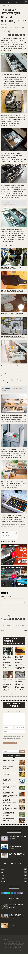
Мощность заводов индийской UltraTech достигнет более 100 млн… (17, 916)
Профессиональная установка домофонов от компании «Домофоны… (17, 855)
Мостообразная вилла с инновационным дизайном (17, 906)
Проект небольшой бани (17, 924)
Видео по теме (6, 535)
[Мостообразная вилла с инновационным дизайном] (4, 906)
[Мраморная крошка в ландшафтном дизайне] (22, 788)
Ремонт (2, 878)
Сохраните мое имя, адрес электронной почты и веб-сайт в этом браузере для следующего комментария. (13, 738)
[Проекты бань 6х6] (22, 762)
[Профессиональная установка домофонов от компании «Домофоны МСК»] (4, 855)
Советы (3, 24)
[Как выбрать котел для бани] (22, 820)
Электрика (3, 881)
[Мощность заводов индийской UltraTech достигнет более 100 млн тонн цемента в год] (4, 916)
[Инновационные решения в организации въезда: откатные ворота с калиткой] (22, 794)
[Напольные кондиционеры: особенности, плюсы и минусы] (22, 807)
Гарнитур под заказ (9, 606)
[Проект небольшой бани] (4, 925)
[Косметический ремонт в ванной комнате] (22, 814)
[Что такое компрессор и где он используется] (4, 846)
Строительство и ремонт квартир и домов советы (11, 2)
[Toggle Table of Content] (14, 533)
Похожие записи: (9, 537)
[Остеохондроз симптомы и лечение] (4, 838)
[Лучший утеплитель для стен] (22, 774)
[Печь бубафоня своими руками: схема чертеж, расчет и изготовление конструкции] (22, 781)
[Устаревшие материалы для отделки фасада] (22, 801)
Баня (2, 872)
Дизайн (2, 875)
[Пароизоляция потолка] (22, 768)
